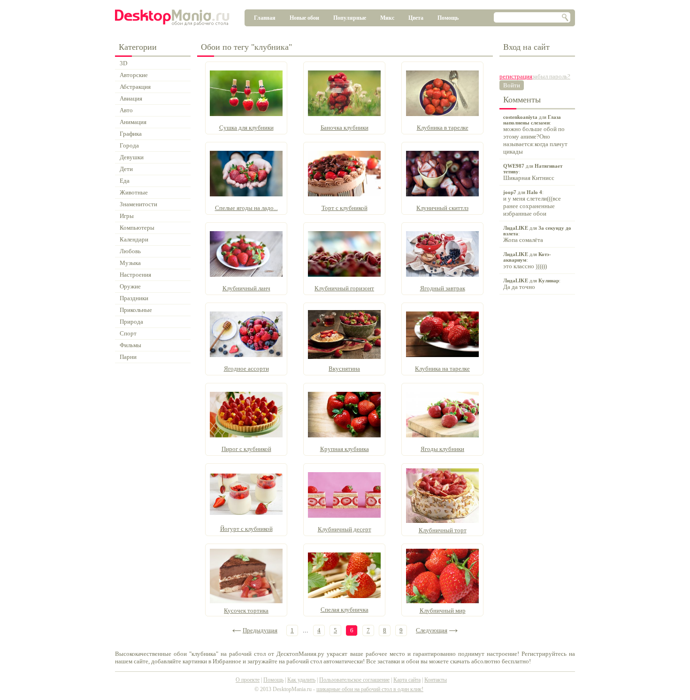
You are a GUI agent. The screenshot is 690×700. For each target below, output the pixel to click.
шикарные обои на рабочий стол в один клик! (369, 689)
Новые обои (304, 18)
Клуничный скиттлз (442, 207)
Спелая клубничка (344, 609)
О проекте (248, 680)
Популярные (349, 18)
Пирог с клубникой (246, 448)
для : (535, 134)
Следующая (431, 630)
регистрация (515, 76)
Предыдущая (260, 630)
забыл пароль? (551, 76)
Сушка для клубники (246, 127)
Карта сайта (407, 680)
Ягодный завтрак (442, 288)
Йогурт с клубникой (246, 528)
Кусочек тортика (246, 610)
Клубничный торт (443, 530)
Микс (387, 18)
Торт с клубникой (345, 207)
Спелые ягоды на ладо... (246, 207)
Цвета (415, 18)
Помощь (448, 18)
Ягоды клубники (442, 448)
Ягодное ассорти (246, 368)
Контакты (435, 680)
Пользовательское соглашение (354, 680)
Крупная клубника (344, 448)
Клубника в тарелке (442, 127)
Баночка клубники (344, 127)
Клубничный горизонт (344, 288)
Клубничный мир (443, 610)
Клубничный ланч (246, 288)
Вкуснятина (344, 368)
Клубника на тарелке (442, 368)
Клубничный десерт (344, 529)
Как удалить (301, 680)
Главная (265, 18)
